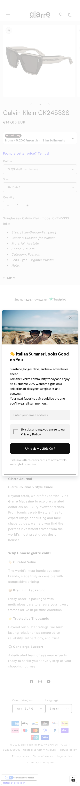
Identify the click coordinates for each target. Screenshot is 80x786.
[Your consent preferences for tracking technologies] (73, 779)
